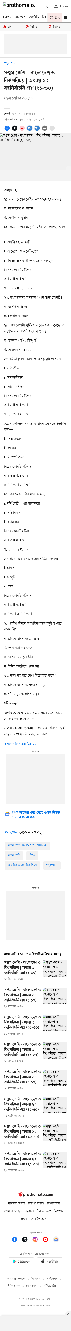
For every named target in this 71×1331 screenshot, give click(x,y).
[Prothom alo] (20, 6)
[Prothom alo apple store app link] (50, 1262)
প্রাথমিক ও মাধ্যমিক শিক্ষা (22, 865)
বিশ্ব (44, 17)
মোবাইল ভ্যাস (39, 1219)
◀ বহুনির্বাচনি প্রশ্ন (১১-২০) (21, 743)
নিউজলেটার (50, 1286)
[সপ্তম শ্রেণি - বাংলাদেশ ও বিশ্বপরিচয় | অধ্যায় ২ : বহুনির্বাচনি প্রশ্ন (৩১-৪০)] (55, 1134)
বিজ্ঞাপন (35, 1279)
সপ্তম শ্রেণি (14, 855)
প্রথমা (24, 1219)
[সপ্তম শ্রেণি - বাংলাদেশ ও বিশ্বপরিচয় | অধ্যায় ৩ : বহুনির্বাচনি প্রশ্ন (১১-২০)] (55, 1052)
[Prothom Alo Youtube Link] (47, 1240)
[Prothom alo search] (46, 6)
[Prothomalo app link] (21, 1262)
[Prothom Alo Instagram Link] (37, 1240)
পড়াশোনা (11, 63)
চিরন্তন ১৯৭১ (44, 1211)
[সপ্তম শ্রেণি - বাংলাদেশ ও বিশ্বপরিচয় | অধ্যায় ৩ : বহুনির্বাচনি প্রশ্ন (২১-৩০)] (55, 1025)
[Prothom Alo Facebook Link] (16, 1240)
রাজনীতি (34, 17)
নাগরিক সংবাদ (16, 1204)
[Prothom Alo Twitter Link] (27, 1240)
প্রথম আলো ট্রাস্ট (13, 1211)
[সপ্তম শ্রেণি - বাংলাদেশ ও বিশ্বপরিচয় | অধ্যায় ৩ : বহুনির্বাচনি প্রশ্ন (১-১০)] (55, 970)
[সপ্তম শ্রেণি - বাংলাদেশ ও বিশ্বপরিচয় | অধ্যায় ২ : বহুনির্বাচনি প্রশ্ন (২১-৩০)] (55, 1162)
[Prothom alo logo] (35, 1195)
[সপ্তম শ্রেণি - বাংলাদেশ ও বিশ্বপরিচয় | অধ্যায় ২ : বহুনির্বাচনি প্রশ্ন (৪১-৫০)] (55, 1107)
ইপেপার (59, 1211)
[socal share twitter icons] (15, 130)
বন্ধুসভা (29, 1211)
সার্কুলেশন (52, 1279)
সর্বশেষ (7, 17)
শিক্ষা (32, 855)
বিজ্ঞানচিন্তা (53, 1204)
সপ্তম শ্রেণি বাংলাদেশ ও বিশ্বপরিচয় (27, 845)
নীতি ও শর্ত (14, 1286)
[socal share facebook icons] (7, 130)
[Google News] (56, 1240)
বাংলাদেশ (20, 17)
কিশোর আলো (36, 1204)
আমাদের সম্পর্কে (16, 1279)
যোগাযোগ (31, 1286)
